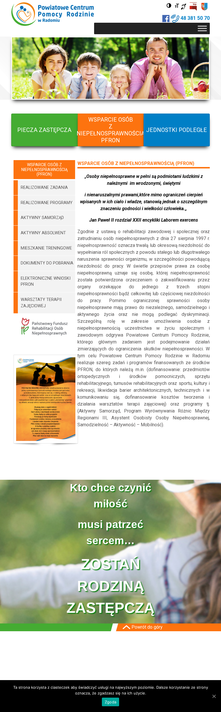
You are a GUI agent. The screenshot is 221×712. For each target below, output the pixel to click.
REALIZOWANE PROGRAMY (47, 202)
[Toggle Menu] (202, 28)
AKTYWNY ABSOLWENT (43, 233)
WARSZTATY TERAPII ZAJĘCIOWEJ (41, 302)
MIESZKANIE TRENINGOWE (46, 248)
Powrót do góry (146, 627)
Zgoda (110, 702)
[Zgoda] (214, 696)
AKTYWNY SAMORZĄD (42, 217)
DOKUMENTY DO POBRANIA (47, 263)
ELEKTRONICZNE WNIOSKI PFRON (46, 281)
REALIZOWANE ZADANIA (44, 187)
